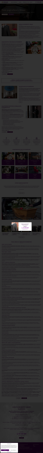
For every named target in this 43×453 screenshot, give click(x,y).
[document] (21, 226)
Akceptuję (5, 450)
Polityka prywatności (9, 451)
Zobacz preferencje (13, 450)
